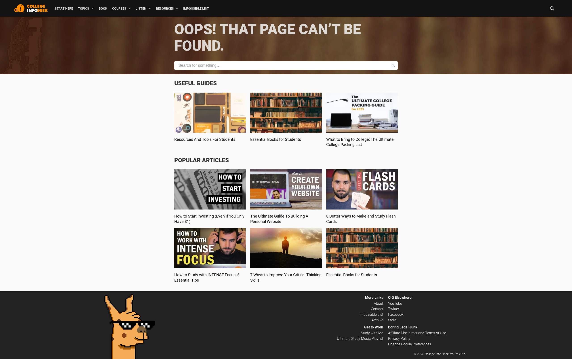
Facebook (396, 314)
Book (103, 8)
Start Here (64, 8)
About (378, 303)
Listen (141, 8)
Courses (119, 8)
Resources (165, 8)
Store (392, 320)
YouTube (395, 303)
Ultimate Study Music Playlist (360, 338)
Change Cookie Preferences (409, 344)
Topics (83, 8)
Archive (377, 320)
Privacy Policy (399, 338)
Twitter (393, 309)
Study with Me (372, 333)
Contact (377, 309)
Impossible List (196, 8)
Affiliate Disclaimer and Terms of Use (417, 333)
